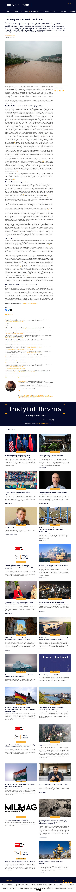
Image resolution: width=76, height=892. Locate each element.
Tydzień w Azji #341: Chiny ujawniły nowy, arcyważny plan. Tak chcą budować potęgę (17, 456)
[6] (43, 135)
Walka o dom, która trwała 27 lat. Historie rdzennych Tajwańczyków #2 (51, 456)
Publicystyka (24, 11)
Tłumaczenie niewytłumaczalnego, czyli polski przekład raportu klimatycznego (19, 675)
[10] (39, 146)
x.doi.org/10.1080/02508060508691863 (33, 328)
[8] (14, 142)
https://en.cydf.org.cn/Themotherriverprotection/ (16, 368)
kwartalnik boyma (26, 396)
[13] (17, 171)
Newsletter (72, 11)
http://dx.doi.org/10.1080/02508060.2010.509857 (14, 321)
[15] (23, 194)
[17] (5, 368)
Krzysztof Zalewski (8, 503)
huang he (43, 395)
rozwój (42, 396)
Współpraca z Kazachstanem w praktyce (17, 528)
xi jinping (51, 396)
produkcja (35, 396)
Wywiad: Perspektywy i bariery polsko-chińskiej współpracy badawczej (53, 493)
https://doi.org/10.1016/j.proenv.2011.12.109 (34, 347)
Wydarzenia (46, 11)
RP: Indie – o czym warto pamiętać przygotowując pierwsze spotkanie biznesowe (53, 566)
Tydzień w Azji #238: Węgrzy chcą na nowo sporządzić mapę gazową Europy (51, 708)
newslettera (38, 423)
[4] (5, 327)
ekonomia (30, 395)
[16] (46, 195)
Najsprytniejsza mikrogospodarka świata (51, 745)
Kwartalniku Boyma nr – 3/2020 (30, 303)
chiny (21, 395)
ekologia (26, 395)
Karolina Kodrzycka (42, 467)
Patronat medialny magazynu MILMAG (16, 820)
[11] (18, 153)
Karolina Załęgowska (10, 35)
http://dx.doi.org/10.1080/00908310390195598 (14, 337)
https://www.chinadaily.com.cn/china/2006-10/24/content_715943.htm (20, 349)
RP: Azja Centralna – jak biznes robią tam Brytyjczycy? (51, 862)
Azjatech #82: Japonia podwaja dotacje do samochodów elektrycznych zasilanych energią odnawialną (19, 567)
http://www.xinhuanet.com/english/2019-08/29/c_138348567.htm (19, 377)
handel (39, 395)
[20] (28, 275)
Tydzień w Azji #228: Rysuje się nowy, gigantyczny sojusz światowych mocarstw (20, 785)
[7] (5, 339)
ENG (70, 3)
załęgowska (24, 397)
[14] (14, 179)
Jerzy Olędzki (7, 650)
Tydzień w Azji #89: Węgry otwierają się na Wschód (20, 861)
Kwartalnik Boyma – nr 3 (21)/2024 (49, 675)
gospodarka (35, 395)
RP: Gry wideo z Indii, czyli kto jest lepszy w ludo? (53, 784)
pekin (31, 396)
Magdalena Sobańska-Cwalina (11, 534)
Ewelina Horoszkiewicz (43, 503)
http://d (24, 328)
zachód (19, 397)
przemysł (39, 396)
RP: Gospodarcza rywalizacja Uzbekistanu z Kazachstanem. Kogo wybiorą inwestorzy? (18, 638)
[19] (20, 266)
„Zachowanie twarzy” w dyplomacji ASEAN (51, 602)
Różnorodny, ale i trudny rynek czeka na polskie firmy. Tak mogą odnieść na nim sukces (19, 603)
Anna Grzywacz (42, 611)
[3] (5, 325)
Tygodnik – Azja (35, 11)
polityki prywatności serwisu (45, 423)
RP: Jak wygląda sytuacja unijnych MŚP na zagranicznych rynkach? (17, 493)
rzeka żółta (47, 396)
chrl (23, 395)
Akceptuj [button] (38, 890)
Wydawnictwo (62, 11)
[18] (49, 244)
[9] (18, 143)
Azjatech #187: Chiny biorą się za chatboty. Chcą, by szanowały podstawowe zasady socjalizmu (20, 745)
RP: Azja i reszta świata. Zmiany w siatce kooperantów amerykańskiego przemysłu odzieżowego (51, 529)
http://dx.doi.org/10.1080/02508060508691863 (14, 333)
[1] (5, 319)
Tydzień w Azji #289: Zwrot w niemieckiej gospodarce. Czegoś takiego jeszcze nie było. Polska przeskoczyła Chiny (20, 709)
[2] (5, 323)
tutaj (47, 885)
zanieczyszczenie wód (31, 397)
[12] (43, 161)
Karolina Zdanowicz (42, 837)
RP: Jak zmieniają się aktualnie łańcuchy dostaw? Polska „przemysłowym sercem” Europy (53, 638)
